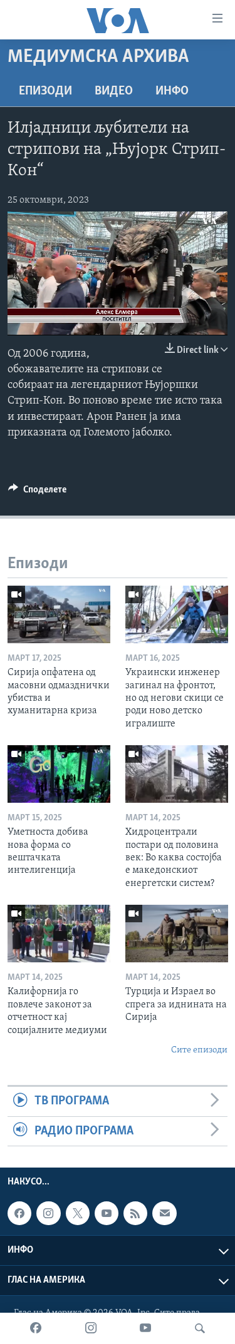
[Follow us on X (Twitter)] (78, 1213)
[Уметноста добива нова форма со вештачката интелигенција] (59, 774)
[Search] (200, 1328)
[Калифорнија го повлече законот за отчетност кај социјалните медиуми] (59, 933)
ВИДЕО (114, 91)
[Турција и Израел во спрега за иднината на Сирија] (176, 933)
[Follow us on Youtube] (106, 1213)
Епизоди (45, 91)
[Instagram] (90, 1328)
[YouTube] (145, 1328)
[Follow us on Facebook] (19, 1213)
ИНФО (172, 91)
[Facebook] (35, 1328)
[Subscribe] (164, 1213)
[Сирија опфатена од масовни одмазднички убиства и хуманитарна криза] (59, 614)
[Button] (37, 492)
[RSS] (135, 1213)
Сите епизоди (199, 1050)
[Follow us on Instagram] (48, 1213)
